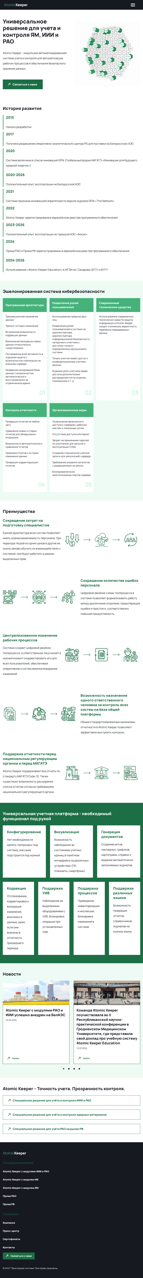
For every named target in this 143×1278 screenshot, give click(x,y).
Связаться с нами (25, 84)
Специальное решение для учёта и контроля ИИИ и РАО (52, 1100)
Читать (15, 1058)
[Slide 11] (69, 1068)
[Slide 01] (63, 1068)
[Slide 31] (79, 1068)
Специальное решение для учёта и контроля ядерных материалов (60, 1115)
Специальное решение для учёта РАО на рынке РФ (48, 1129)
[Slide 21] (74, 1068)
